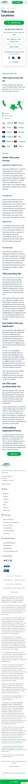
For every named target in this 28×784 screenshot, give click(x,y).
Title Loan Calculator (8, 530)
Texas (8, 146)
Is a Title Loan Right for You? (10, 551)
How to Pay (6, 533)
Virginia (20, 146)
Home (2, 8)
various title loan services (16, 89)
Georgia (21, 127)
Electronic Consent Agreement (14, 584)
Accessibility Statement (9, 542)
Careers (5, 507)
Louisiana (10, 136)
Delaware (21, 123)
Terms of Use (10, 576)
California (10, 123)
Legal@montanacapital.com (15, 749)
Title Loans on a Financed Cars (11, 522)
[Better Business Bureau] (14, 58)
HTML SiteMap (14, 592)
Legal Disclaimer (7, 548)
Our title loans (6, 350)
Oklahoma (9, 141)
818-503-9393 (17, 743)
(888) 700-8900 (7, 411)
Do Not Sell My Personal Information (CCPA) (14, 588)
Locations (5, 502)
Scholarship (6, 510)
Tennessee (21, 141)
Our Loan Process (8, 525)
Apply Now (14, 454)
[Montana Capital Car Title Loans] (5, 2)
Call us (18, 2)
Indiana (9, 132)
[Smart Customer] (14, 62)
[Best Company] (19, 58)
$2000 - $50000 (14, 47)
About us (5, 496)
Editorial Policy (7, 545)
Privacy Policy (18, 576)
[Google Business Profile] (9, 58)
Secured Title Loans (8, 519)
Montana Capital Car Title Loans (12, 278)
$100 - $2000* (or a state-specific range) (14, 40)
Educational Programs (19, 580)
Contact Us (6, 499)
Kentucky (21, 132)
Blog (4, 504)
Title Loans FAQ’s (7, 528)
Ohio (19, 136)
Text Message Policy (8, 580)
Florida (9, 127)
